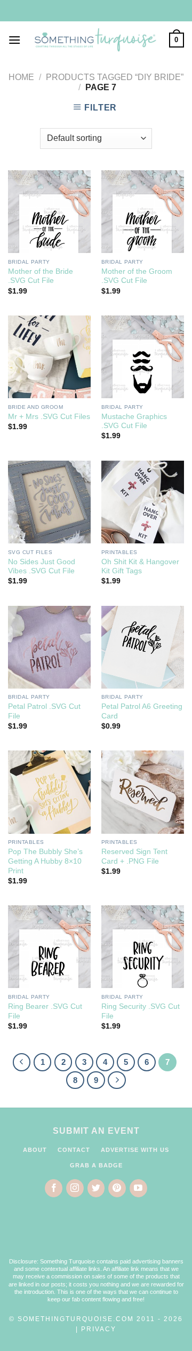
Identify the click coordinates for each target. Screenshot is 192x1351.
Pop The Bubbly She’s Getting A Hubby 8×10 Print (45, 861)
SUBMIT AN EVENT (96, 1130)
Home (21, 77)
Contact (74, 1150)
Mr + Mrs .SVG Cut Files (49, 417)
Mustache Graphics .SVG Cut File (134, 421)
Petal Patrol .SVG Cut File (44, 711)
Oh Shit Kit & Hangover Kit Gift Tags (140, 566)
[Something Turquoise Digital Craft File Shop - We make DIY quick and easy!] (95, 40)
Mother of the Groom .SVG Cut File (136, 276)
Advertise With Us (135, 1150)
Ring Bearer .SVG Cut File (45, 1011)
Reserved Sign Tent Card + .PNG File (134, 856)
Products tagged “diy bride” (114, 77)
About (35, 1150)
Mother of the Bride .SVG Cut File (40, 276)
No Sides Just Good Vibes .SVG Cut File (41, 566)
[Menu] (14, 40)
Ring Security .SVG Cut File (140, 1011)
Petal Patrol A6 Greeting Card (141, 711)
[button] (96, 1234)
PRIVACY (98, 1329)
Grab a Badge (96, 1165)
